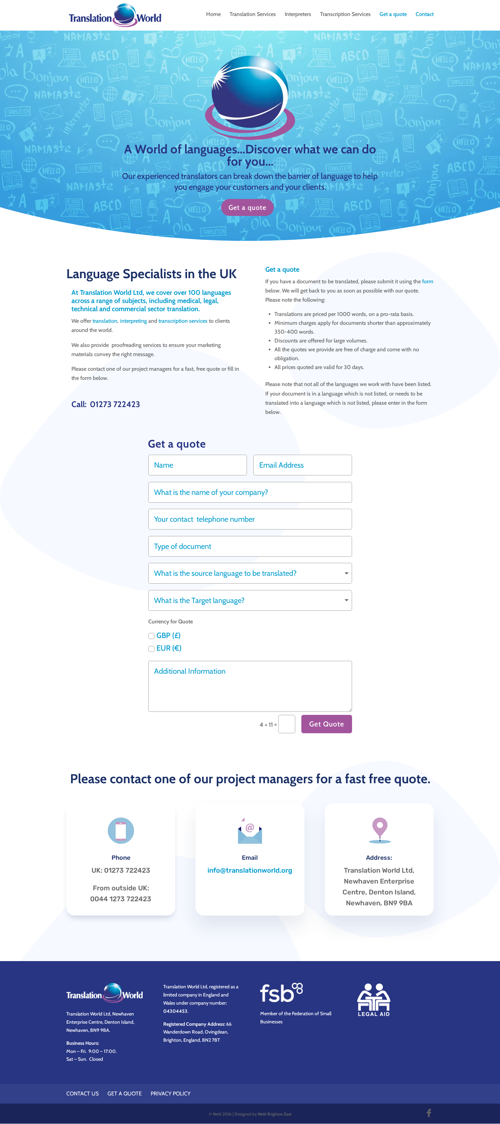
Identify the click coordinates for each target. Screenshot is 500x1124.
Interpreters (298, 14)
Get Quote (326, 724)
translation (105, 321)
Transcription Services (345, 14)
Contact (425, 14)
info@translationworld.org (249, 870)
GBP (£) (168, 635)
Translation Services (253, 14)
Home (213, 14)
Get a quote (393, 14)
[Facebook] (429, 1113)
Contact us (82, 1093)
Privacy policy (170, 1093)
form (427, 281)
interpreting (133, 321)
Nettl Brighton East (274, 1114)
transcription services (183, 321)
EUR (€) (169, 648)
